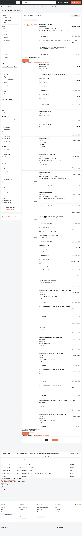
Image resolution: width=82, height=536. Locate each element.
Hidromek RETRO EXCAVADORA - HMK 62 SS (50, 337)
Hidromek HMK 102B (44, 64)
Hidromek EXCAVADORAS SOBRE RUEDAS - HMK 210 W (53, 353)
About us (3, 507)
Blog (20, 516)
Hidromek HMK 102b (44, 78)
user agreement (46, 62)
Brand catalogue (22, 518)
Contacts (3, 511)
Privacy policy (21, 509)
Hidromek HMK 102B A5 (45, 124)
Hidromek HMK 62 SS (44, 172)
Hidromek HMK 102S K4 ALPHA (47, 154)
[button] (76, 36)
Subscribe (25, 60)
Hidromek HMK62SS (44, 274)
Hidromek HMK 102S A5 (45, 111)
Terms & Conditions (23, 507)
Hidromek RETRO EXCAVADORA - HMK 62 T (50, 385)
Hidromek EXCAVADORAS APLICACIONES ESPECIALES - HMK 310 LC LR (57, 321)
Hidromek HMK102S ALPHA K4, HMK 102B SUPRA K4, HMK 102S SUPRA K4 (58, 40)
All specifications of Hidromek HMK (8, 480)
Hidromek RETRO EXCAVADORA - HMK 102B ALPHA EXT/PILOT (55, 290)
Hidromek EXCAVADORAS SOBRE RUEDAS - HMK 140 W (53, 414)
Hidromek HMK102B (44, 245)
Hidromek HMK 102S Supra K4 (46, 227)
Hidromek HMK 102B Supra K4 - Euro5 (48, 210)
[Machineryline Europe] (7, 2)
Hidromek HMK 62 (5, 456)
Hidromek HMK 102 (6, 453)
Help (2, 509)
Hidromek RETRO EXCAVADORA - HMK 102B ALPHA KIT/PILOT (54, 306)
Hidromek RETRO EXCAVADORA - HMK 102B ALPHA (52, 369)
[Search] (23, 2)
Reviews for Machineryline (24, 513)
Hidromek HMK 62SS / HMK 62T (47, 24)
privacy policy (38, 62)
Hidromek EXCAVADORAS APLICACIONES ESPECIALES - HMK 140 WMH (57, 400)
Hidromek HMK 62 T (44, 138)
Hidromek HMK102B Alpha (45, 192)
